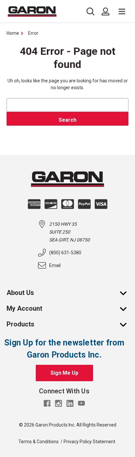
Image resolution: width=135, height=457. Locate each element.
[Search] (92, 11)
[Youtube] (81, 403)
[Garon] (32, 11)
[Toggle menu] (121, 12)
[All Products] (126, 324)
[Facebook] (47, 403)
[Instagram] (58, 403)
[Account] (105, 11)
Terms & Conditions (38, 441)
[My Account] (126, 308)
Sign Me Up (64, 373)
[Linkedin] (70, 403)
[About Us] (126, 292)
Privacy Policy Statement (89, 441)
